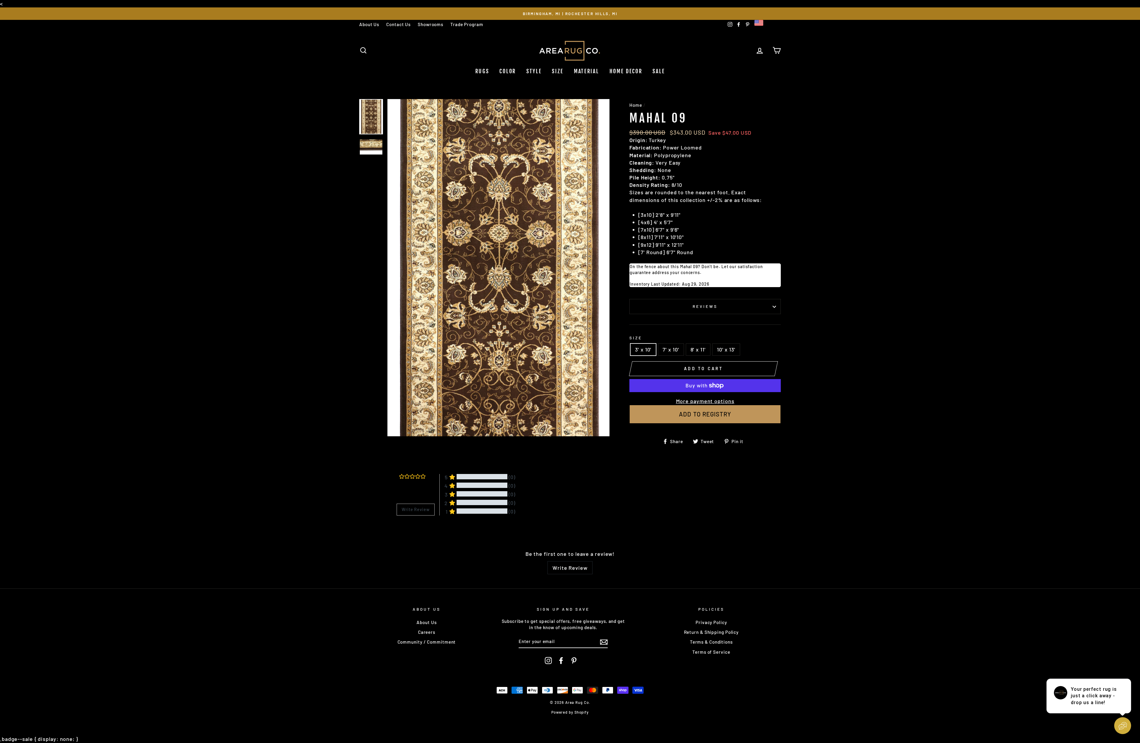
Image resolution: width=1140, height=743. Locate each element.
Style (534, 71)
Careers (426, 632)
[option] (570, 13)
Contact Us (398, 24)
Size (557, 71)
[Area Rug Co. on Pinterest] (573, 660)
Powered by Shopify (570, 712)
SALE (659, 71)
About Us (369, 24)
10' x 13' (726, 349)
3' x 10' (643, 349)
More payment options (705, 401)
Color (507, 71)
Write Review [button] (416, 509)
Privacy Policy (711, 622)
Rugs (482, 71)
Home (635, 105)
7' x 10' (671, 349)
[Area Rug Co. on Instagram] (548, 660)
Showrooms (430, 24)
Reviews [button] (404, 530)
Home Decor (625, 71)
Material (586, 71)
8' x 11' (698, 349)
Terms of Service (711, 652)
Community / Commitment (427, 642)
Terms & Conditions (711, 642)
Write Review (570, 567)
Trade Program (466, 24)
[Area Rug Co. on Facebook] (561, 660)
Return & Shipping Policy (711, 632)
